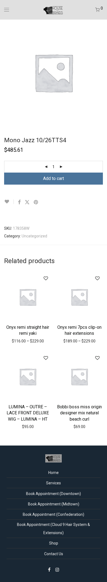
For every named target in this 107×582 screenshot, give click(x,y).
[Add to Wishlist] (9, 201)
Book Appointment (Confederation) (53, 514)
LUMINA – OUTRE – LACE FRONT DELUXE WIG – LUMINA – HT (28, 413)
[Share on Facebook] (19, 202)
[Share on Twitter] (27, 202)
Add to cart (53, 178)
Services (53, 483)
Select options (27, 333)
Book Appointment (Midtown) (53, 504)
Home (53, 472)
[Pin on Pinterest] (36, 202)
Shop (53, 543)
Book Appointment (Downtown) (53, 493)
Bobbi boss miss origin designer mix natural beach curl (79, 413)
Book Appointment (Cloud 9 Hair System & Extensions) (53, 528)
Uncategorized (34, 236)
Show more (29, 341)
